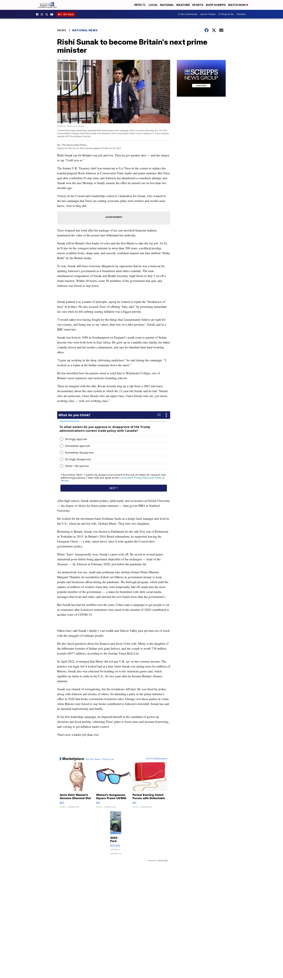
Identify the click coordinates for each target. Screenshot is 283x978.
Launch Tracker (208, 14)
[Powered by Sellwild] (163, 860)
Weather (183, 5)
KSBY (47, 14)
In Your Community (187, 14)
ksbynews (38, 14)
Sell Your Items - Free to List (99, 759)
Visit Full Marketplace (157, 759)
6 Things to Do (226, 14)
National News (85, 30)
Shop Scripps (216, 5)
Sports (197, 5)
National (167, 5)
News (61, 30)
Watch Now (237, 5)
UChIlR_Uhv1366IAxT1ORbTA (52, 14)
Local (153, 5)
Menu (138, 4)
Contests (241, 14)
